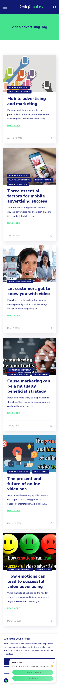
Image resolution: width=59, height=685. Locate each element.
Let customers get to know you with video (28, 291)
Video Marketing (18, 184)
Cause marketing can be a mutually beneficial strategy (28, 386)
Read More (13, 125)
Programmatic (43, 180)
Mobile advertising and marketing (26, 101)
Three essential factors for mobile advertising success (27, 196)
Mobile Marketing (18, 87)
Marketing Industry (20, 282)
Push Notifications (19, 92)
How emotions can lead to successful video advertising (26, 581)
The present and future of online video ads (24, 484)
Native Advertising (19, 180)
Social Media (41, 374)
